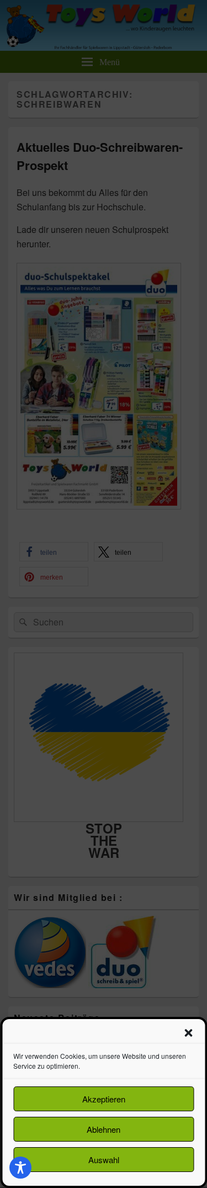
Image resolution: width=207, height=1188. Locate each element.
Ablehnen (103, 1129)
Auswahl (103, 1159)
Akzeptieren (103, 1099)
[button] (188, 1032)
